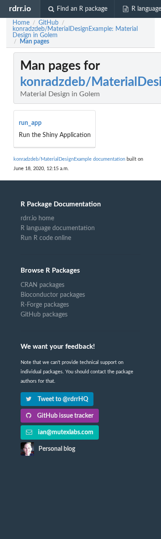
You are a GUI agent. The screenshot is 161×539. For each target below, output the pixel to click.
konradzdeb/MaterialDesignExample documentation (69, 159)
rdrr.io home (37, 218)
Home (21, 23)
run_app (30, 123)
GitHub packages (44, 315)
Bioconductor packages (53, 295)
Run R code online (46, 238)
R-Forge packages (45, 305)
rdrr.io (20, 9)
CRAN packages (42, 285)
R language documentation (58, 228)
